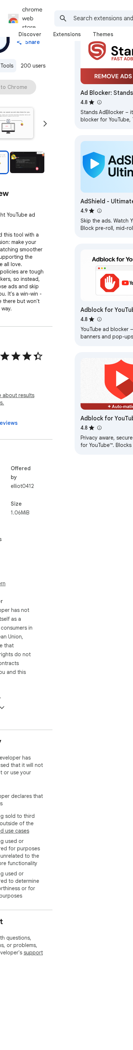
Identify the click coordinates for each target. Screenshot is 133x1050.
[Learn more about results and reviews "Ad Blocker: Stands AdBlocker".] (99, 102)
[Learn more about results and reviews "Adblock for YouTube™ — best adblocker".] (99, 428)
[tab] (30, 34)
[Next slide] (45, 123)
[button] (27, 162)
